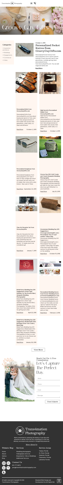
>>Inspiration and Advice (6, 49)
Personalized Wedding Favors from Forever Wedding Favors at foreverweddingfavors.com (49, 294)
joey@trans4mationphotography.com (24, 467)
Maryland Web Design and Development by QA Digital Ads (45, 481)
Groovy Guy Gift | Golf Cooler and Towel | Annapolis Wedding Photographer (50, 176)
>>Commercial (7, 58)
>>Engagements (7, 55)
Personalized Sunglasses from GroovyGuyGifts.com (26, 170)
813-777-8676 (16, 465)
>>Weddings (6, 53)
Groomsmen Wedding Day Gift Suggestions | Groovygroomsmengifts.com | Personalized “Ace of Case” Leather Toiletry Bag (49, 233)
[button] (31, 3)
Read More (39, 68)
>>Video (5, 60)
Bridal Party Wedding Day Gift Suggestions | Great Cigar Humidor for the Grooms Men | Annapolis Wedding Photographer (26, 293)
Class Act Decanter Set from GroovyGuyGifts (25, 228)
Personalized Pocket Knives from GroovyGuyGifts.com (48, 48)
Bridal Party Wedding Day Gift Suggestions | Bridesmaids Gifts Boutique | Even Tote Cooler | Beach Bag (26, 322)
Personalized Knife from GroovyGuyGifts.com (24, 110)
